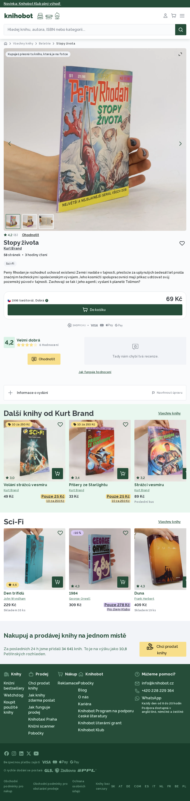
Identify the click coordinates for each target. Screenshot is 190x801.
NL (161, 786)
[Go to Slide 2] (29, 221)
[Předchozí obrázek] (10, 143)
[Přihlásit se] (165, 16)
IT (154, 786)
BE (177, 786)
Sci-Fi (14, 521)
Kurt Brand (13, 248)
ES (147, 786)
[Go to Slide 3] (46, 221)
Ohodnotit (30, 235)
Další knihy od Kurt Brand (49, 413)
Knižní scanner (41, 726)
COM (137, 786)
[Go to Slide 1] (13, 221)
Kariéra (84, 704)
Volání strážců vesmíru (25, 485)
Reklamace (68, 683)
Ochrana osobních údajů (78, 786)
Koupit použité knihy (11, 707)
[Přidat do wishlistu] (182, 243)
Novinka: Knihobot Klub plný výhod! (32, 4)
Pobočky (36, 733)
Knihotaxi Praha (42, 719)
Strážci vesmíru (149, 485)
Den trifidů (14, 593)
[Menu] (182, 16)
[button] (95, 139)
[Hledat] (180, 29)
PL (184, 786)
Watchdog (13, 695)
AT (121, 786)
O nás (83, 697)
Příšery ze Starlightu (88, 485)
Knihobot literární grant (99, 723)
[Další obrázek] (180, 143)
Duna (139, 593)
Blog (82, 690)
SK (113, 786)
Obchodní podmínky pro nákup (14, 786)
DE (128, 786)
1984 (73, 593)
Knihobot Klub (91, 730)
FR (169, 786)
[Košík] (174, 16)
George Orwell (79, 598)
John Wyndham (15, 598)
